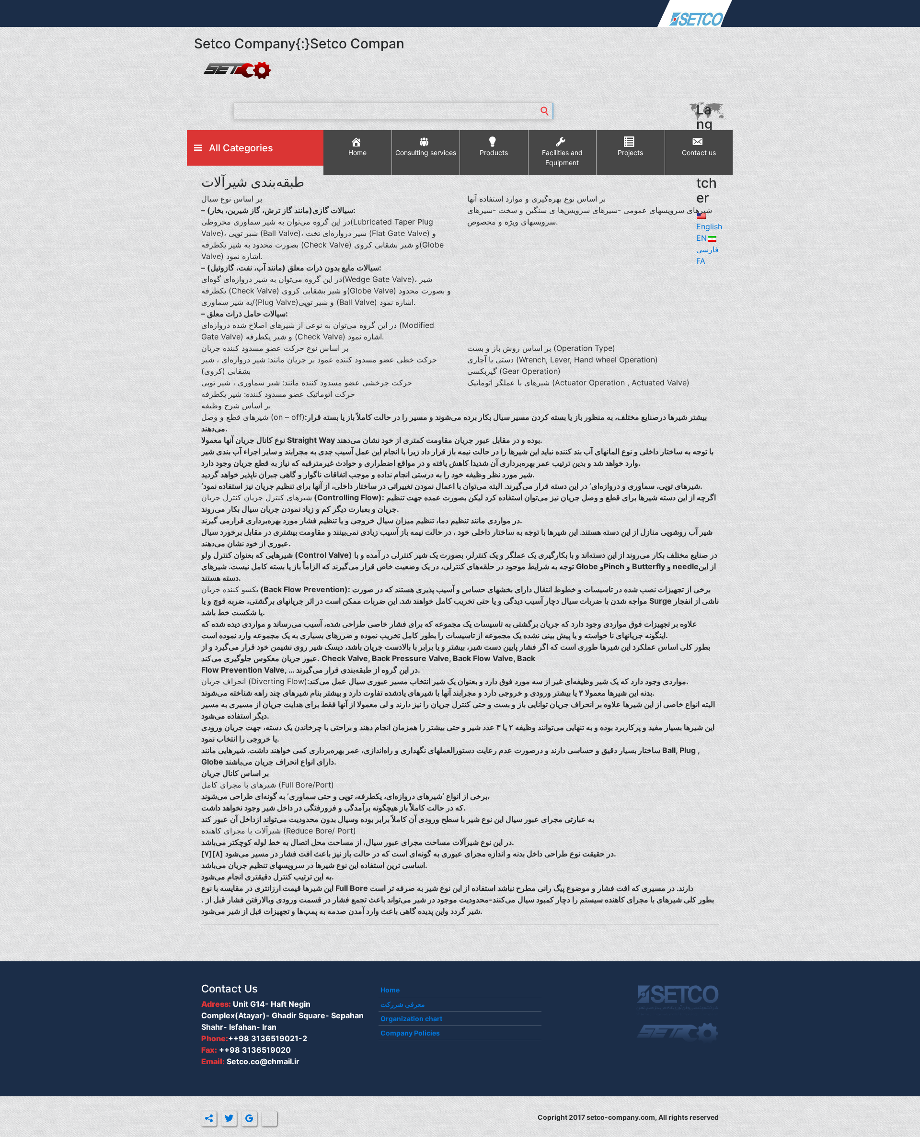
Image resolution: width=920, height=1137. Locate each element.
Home (390, 990)
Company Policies (410, 1033)
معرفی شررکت (402, 1004)
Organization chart (411, 1018)
